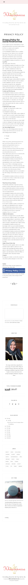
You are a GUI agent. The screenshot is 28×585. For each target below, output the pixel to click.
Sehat (11, 461)
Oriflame (8, 459)
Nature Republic (14, 456)
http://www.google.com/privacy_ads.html (13, 125)
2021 (7, 432)
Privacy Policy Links (7, 202)
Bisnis (12, 452)
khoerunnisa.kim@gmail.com (9, 49)
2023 (7, 428)
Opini (21, 456)
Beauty (7, 452)
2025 (7, 418)
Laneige (18, 454)
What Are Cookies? (12, 212)
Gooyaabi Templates (14, 580)
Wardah (20, 466)
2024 (7, 426)
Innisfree (7, 454)
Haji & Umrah (17, 452)
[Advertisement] (14, 540)
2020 (7, 434)
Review (7, 461)
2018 (7, 438)
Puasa (17, 459)
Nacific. (7, 456)
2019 (7, 436)
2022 (7, 430)
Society (19, 463)
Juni (9, 420)
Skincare (13, 463)
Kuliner (13, 454)
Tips (11, 466)
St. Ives (7, 466)
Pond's (12, 459)
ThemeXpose (14, 579)
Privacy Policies (14, 146)
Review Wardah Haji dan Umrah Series (14, 500)
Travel (15, 466)
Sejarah (16, 461)
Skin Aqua (8, 463)
